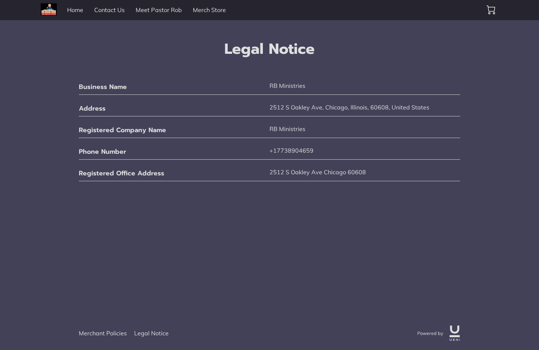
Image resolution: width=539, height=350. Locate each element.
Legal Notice (151, 333)
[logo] (454, 333)
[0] (491, 9)
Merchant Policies (103, 333)
